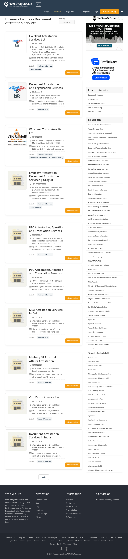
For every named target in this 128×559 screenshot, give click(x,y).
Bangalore (21, 538)
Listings (45, 11)
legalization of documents (97, 420)
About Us (70, 499)
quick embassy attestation (98, 219)
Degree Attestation (95, 194)
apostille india (93, 349)
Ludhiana (69, 541)
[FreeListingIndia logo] (18, 4)
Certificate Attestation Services (99, 252)
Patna (111, 541)
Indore (22, 541)
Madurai (78, 541)
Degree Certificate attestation (99, 298)
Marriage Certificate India (97, 445)
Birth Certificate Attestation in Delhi (101, 470)
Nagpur (95, 541)
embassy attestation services (99, 211)
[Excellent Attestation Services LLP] (17, 43)
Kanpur (36, 541)
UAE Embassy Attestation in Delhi (100, 386)
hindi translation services (97, 156)
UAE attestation (94, 382)
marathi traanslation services (99, 177)
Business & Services (45, 66)
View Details (72, 72)
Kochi (44, 541)
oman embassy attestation (98, 236)
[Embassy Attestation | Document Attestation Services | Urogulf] (17, 180)
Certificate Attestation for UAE (99, 303)
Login (96, 11)
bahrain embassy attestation (99, 240)
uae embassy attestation (97, 198)
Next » (43, 477)
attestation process (95, 227)
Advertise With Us (73, 513)
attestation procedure (96, 215)
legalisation (92, 416)
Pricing (38, 517)
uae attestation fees (95, 399)
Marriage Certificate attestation (99, 374)
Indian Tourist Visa (95, 365)
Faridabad (93, 538)
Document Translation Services (99, 148)
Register (86, 11)
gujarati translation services (98, 173)
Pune (117, 541)
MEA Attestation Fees (96, 273)
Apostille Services (94, 324)
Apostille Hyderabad (95, 129)
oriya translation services (97, 181)
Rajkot (52, 544)
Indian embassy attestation (98, 232)
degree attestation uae (96, 315)
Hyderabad (13, 541)
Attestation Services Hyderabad (100, 133)
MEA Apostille (93, 282)
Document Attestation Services (99, 125)
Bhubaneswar (41, 538)
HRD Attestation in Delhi (97, 395)
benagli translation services (98, 169)
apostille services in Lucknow (99, 265)
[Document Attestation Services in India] (17, 441)
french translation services (98, 160)
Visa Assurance (93, 458)
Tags (38, 506)
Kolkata (51, 541)
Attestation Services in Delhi (98, 353)
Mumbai (87, 541)
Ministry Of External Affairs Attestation (102, 286)
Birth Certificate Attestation (98, 294)
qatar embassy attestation (98, 206)
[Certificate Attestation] (17, 405)
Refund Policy (71, 517)
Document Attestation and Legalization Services (102, 138)
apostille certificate (95, 340)
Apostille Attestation (95, 332)
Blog (37, 503)
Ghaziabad (103, 538)
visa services (92, 357)
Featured (57, 11)
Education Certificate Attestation (100, 428)
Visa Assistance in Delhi (96, 453)
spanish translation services (98, 165)
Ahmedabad (10, 538)
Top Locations (41, 499)
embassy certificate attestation (99, 223)
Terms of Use (71, 506)
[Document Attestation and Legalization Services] (17, 92)
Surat (59, 544)
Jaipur (29, 541)
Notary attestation (95, 449)
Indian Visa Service (95, 441)
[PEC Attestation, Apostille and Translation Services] (17, 235)
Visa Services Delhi (95, 466)
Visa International (94, 462)
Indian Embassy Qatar (96, 432)
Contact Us (70, 503)
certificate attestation (96, 290)
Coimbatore (72, 538)
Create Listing (109, 11)
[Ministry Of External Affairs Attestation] (17, 365)
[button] (122, 11)
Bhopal (30, 538)
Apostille (91, 319)
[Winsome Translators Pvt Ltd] (17, 137)
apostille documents (95, 248)
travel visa (92, 370)
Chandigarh (52, 538)
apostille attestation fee (97, 336)
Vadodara (67, 544)
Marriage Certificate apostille (98, 378)
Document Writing (56, 158)
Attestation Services (95, 244)
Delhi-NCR (83, 538)
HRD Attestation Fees (96, 424)
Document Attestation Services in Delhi (102, 278)
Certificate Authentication (97, 307)
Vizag (75, 544)
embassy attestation (95, 186)
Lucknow (60, 541)
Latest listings (41, 513)
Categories (69, 11)
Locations (40, 510)
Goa (111, 538)
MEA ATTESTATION (95, 261)
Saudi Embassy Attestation (98, 190)
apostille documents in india (98, 344)
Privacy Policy (71, 510)
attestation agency (95, 257)
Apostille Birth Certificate (97, 328)
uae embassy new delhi (96, 411)
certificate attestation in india (99, 311)
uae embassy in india (96, 407)
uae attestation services (97, 403)
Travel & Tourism (44, 382)
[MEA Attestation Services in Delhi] (17, 317)
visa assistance (93, 361)
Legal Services (35, 69)
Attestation (92, 269)
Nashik (103, 541)
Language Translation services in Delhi (102, 152)
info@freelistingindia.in (109, 499)
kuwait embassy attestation (98, 202)
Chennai (63, 538)
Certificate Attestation (38, 158)
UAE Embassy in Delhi (96, 391)
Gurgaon (118, 538)
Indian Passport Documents (98, 437)
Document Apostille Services (98, 144)
